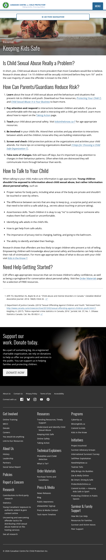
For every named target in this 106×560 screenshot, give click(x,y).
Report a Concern (13, 482)
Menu (98, 6)
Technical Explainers (49, 450)
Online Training (10, 419)
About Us (6, 393)
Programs (77, 414)
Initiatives (77, 440)
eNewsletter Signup (46, 506)
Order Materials (88, 278)
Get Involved (10, 414)
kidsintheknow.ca (64, 121)
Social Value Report (12, 467)
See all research (10, 534)
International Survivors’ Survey (85, 454)
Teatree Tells (77, 467)
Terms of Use (45, 393)
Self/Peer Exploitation (81, 458)
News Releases (44, 493)
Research (8, 489)
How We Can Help (79, 516)
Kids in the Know (16, 258)
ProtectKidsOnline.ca (81, 484)
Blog (39, 497)
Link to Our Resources (13, 441)
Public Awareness (45, 501)
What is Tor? (42, 463)
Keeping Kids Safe (45, 434)
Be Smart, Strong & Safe (82, 479)
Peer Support (77, 529)
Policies (7, 474)
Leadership (8, 458)
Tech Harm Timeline (46, 514)
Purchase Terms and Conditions (46, 478)
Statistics (7, 502)
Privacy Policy (31, 393)
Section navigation (54, 17)
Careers (6, 432)
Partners (7, 462)
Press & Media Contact (47, 510)
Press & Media (46, 487)
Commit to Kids (78, 428)
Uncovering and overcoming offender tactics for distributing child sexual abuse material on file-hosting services (16, 523)
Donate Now (15, 372)
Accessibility (59, 393)
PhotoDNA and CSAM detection (47, 458)
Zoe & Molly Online (80, 475)
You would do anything (13, 436)
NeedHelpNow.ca (79, 462)
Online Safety (43, 438)
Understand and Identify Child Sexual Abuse (51, 428)
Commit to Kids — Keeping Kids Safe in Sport (83, 490)
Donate (6, 428)
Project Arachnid (79, 445)
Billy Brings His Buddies (82, 471)
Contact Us (18, 393)
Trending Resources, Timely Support (50, 421)
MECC (5, 424)
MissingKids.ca (78, 424)
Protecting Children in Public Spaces (84, 497)
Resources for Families (81, 520)
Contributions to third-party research (16, 497)
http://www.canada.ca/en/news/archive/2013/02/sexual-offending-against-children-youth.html (50, 308)
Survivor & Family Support (81, 508)
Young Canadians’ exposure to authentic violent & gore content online (17, 510)
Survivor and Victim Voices (83, 524)
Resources (43, 414)
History (6, 454)
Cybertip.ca (76, 419)
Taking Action (43, 115)
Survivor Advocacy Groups (83, 450)
